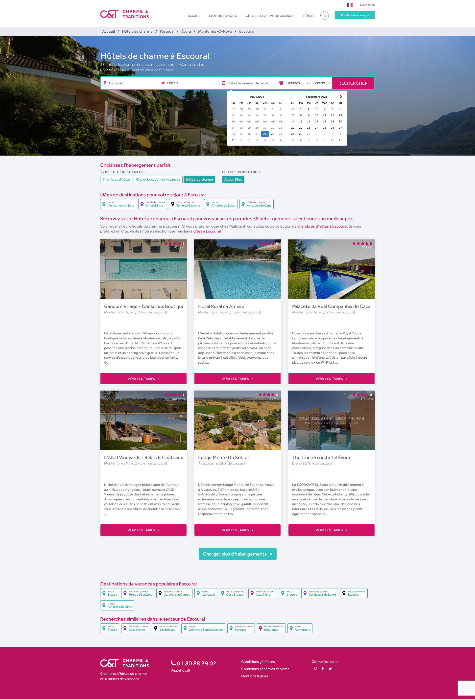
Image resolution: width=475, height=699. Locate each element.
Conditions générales (258, 661)
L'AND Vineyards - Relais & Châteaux (143, 457)
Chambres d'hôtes (223, 16)
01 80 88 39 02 (196, 663)
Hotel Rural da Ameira (221, 306)
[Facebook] (323, 668)
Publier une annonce (355, 15)
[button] (350, 5)
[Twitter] (330, 668)
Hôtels (308, 16)
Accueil (194, 16)
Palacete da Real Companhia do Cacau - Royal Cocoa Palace (355, 306)
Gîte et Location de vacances (158, 179)
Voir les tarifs (142, 379)
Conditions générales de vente (265, 669)
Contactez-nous (325, 661)
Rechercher (353, 83)
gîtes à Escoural (207, 231)
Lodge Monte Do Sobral (223, 457)
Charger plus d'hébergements (235, 554)
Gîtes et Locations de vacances (270, 16)
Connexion (367, 4)
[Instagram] (315, 668)
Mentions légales (254, 676)
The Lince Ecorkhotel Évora (321, 457)
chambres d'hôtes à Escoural (322, 226)
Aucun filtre (233, 179)
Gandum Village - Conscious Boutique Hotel (150, 306)
